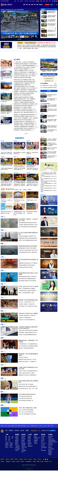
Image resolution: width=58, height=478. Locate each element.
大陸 (2, 216)
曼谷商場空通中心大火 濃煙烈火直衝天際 (22, 107)
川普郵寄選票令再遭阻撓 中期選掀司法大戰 (23, 116)
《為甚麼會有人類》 (49, 80)
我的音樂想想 (43, 450)
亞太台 (28, 425)
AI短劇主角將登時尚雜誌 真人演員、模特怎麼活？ (24, 86)
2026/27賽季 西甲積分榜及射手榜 (25, 396)
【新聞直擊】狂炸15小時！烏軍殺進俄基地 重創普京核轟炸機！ (33, 182)
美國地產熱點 (30, 446)
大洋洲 (15, 425)
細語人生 (24, 45)
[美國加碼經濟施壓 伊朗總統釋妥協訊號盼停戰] (44, 13)
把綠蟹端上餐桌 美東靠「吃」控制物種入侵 (27, 361)
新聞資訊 (11, 430)
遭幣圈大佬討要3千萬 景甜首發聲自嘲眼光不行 (28, 386)
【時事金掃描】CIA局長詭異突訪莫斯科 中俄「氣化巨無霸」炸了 (19, 185)
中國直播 (54, 71)
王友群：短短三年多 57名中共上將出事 (28, 286)
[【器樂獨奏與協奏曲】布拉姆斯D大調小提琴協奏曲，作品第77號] (19, 210)
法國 (22, 425)
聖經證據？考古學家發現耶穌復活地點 (28, 300)
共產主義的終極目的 (26, 46)
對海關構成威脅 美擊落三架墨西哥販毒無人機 (28, 238)
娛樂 (2, 378)
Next (38, 22)
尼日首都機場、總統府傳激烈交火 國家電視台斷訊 (24, 89)
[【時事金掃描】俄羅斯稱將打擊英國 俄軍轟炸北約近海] (44, 36)
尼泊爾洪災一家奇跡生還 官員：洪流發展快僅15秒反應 (25, 91)
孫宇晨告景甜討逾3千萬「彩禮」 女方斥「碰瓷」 (28, 388)
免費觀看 (29, 189)
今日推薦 (11, 444)
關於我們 (7, 459)
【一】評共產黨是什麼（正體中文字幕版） (48, 172)
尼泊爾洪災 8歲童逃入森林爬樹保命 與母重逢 (23, 97)
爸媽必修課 (30, 443)
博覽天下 (3, 104)
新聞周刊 (16, 443)
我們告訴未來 (29, 45)
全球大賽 (11, 447)
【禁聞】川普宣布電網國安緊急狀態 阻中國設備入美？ (52, 106)
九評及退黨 (19, 46)
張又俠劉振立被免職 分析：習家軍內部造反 (23, 121)
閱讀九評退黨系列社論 (30, 42)
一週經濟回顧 (17, 446)
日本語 (48, 425)
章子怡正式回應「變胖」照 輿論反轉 (26, 384)
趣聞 (2, 338)
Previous (2, 22)
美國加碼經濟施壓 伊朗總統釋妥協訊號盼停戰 (52, 12)
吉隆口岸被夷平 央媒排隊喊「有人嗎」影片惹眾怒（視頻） (25, 88)
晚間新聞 (28, 140)
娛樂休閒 (3, 81)
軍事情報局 (23, 444)
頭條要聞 (6, 442)
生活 (2, 351)
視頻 (27, 4)
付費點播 (24, 189)
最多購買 (16, 189)
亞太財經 (16, 450)
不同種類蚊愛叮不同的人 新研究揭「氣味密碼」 (25, 67)
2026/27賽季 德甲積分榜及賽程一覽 (26, 400)
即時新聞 (6, 444)
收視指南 (11, 459)
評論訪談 (41, 4)
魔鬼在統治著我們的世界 (42, 46)
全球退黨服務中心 (28, 461)
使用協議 (21, 459)
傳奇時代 (34, 45)
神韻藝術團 (8, 461)
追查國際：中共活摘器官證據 (42, 45)
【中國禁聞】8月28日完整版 (6, 165)
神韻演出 (6, 447)
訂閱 (52, 430)
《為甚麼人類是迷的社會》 (49, 76)
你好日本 (42, 437)
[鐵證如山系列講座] (48, 311)
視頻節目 (17, 430)
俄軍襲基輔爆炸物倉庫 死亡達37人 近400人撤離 (24, 74)
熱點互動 (23, 437)
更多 (55, 9)
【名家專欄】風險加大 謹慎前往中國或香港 (27, 290)
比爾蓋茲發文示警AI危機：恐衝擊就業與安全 (28, 375)
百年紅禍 (49, 446)
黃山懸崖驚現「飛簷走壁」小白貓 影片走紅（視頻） (6, 113)
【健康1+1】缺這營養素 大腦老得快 (6, 78)
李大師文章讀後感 (44, 83)
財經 (2, 324)
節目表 (55, 59)
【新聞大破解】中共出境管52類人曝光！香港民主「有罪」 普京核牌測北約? (7, 182)
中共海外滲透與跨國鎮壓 (45, 103)
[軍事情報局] (48, 257)
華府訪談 (16, 444)
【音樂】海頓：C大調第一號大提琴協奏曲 (24, 62)
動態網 (38, 461)
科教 (9, 440)
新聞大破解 (3, 172)
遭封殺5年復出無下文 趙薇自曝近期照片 (22, 94)
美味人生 (42, 441)
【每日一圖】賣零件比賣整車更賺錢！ (26, 409)
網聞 (2, 405)
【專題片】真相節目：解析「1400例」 (30, 48)
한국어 (52, 425)
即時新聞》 (3, 9)
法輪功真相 (19, 45)
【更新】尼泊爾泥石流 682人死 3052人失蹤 (20, 33)
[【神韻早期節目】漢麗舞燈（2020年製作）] (32, 210)
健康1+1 (35, 436)
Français (40, 425)
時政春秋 (23, 440)
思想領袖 (23, 441)
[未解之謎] (48, 278)
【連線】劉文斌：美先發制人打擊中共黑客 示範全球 (52, 110)
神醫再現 (35, 441)
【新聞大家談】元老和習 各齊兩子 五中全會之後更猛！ (52, 31)
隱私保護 (16, 459)
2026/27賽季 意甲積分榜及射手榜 (25, 398)
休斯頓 (19, 425)
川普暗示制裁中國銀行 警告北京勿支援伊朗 (23, 128)
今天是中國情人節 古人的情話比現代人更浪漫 (28, 306)
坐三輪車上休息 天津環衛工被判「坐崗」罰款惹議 (24, 75)
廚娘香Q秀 (43, 446)
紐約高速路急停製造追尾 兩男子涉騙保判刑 (23, 105)
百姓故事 (49, 450)
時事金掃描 (16, 172)
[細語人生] (48, 246)
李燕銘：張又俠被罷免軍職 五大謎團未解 (27, 288)
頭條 (29, 4)
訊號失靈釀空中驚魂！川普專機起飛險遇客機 (23, 123)
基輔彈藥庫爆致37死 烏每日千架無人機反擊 (27, 248)
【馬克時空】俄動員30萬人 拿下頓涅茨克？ (27, 315)
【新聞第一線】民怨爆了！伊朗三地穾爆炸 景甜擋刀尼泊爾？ (19, 166)
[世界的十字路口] (48, 236)
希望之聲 (22, 461)
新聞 (24, 4)
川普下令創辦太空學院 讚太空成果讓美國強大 (23, 110)
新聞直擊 (28, 172)
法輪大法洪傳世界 (52, 45)
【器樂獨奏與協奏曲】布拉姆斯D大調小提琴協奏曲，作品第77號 (19, 213)
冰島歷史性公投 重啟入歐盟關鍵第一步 (22, 68)
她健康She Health (37, 437)
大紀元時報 (13, 461)
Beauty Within (43, 443)
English (36, 425)
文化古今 (29, 444)
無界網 (42, 461)
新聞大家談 (29, 156)
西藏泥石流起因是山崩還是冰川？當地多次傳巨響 (26, 63)
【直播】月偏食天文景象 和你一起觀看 (26, 372)
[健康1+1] (48, 290)
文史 (2, 297)
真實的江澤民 (50, 444)
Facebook (52, 1)
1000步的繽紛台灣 (44, 448)
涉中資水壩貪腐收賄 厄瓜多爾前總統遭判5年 (52, 20)
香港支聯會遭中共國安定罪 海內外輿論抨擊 (27, 280)
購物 (39, 430)
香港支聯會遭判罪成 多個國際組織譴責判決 (27, 278)
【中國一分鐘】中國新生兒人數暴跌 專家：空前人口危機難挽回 (7, 153)
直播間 (27, 430)
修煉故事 (49, 453)
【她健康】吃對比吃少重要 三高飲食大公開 (6, 68)
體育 (2, 392)
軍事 (2, 311)
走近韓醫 (35, 443)
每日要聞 (17, 59)
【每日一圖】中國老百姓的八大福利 (28, 407)
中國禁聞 (2, 156)
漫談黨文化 (50, 451)
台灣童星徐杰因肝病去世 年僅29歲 (25, 267)
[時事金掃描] (48, 225)
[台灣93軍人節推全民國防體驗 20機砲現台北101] (44, 17)
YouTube (56, 1)
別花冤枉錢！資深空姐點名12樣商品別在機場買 (24, 93)
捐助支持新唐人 (34, 430)
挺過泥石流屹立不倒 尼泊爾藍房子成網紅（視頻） (24, 79)
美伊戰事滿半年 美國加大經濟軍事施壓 (22, 130)
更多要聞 (26, 133)
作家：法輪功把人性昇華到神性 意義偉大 (48, 87)
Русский (44, 425)
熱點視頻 (43, 9)
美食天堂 (42, 440)
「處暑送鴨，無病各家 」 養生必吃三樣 (26, 304)
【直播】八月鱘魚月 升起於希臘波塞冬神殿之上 (28, 370)
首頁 (6, 430)
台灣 (2, 257)
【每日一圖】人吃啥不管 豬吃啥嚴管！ (26, 411)
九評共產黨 (50, 443)
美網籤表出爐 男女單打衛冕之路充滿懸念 (22, 119)
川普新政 (42, 113)
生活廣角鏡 (43, 436)
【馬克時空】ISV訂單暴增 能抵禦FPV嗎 (27, 319)
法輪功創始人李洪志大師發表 (49, 74)
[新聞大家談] (48, 215)
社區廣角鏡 (17, 447)
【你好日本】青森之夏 (23, 357)
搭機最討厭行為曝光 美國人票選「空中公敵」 (28, 359)
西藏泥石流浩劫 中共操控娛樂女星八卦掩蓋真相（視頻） (26, 103)
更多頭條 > (20, 39)
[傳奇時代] (48, 300)
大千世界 (42, 444)
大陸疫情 (42, 124)
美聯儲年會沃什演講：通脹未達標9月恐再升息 (24, 112)
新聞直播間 (47, 4)
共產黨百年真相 (33, 46)
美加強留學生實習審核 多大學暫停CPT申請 (27, 236)
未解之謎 (29, 436)
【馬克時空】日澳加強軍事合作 (25, 317)
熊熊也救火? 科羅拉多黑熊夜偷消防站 (26, 348)
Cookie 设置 (29, 468)
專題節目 (3, 116)
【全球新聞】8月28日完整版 (19, 149)
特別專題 (50, 434)
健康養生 (3, 59)
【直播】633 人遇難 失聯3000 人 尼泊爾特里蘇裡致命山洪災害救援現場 (24, 72)
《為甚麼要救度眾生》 (49, 78)
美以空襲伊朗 (42, 93)
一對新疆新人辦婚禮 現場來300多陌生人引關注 (28, 224)
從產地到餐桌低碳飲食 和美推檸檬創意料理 (52, 24)
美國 (2, 230)
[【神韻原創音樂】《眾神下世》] (32, 198)
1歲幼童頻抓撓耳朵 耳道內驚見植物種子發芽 (23, 100)
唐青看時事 (23, 446)
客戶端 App (39, 459)
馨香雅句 (29, 440)
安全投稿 (25, 459)
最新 (20, 189)
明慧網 (34, 461)
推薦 (32, 4)
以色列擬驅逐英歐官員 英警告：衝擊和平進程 (28, 252)
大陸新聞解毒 (23, 450)
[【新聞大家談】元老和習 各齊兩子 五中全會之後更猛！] (44, 32)
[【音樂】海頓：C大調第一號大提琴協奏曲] (7, 198)
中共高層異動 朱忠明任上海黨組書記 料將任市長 (24, 83)
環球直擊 (2, 140)
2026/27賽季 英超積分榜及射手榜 (27, 394)
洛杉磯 (12, 425)
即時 (35, 4)
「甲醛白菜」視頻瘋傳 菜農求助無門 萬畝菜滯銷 (24, 102)
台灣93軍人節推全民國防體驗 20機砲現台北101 (52, 16)
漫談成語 (29, 441)
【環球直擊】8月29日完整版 (6, 149)
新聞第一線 (16, 156)
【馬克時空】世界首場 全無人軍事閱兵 (28, 313)
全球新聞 (15, 140)
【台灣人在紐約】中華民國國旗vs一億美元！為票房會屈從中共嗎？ (26, 118)
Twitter (54, 1)
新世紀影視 (46, 461)
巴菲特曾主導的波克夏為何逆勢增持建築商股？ (6, 101)
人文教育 (3, 92)
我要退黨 (20, 42)
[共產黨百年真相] (48, 268)
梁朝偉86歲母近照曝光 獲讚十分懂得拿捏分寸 (28, 276)
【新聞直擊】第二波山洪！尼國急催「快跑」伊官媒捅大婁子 (32, 185)
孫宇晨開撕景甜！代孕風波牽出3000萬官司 (23, 109)
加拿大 (9, 425)
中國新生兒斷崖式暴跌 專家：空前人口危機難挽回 (24, 98)
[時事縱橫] (48, 204)
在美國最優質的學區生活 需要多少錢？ (22, 84)
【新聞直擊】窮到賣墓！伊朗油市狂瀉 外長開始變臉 (24, 125)
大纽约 (6, 425)
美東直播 (44, 71)
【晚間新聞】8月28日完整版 (32, 149)
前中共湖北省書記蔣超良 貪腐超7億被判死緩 (27, 226)
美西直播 (49, 71)
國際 (2, 243)
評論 (2, 284)
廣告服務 (30, 459)
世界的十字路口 (24, 447)
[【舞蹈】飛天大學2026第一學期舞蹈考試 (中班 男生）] (7, 210)
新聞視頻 (17, 434)
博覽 (37, 4)
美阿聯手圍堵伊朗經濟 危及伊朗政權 (28, 246)
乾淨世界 (18, 461)
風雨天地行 (50, 447)
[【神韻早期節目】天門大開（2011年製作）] (19, 198)
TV (51, 4)
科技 (2, 365)
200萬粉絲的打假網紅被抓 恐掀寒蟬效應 (22, 77)
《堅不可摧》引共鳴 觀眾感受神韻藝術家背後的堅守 (25, 65)
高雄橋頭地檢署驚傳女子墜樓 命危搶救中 (27, 265)
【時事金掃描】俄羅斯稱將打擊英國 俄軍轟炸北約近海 (52, 35)
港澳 (2, 270)
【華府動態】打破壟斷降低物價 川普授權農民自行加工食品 (24, 126)
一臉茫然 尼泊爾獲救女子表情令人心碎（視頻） (24, 70)
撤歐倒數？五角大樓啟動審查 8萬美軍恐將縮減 (24, 114)
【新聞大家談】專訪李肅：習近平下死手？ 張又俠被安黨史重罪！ (33, 169)
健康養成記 (36, 440)
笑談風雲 (29, 437)
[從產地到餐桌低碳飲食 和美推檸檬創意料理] (44, 26)
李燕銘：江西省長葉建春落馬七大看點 (26, 292)
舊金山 (24, 425)
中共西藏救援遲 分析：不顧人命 (11, 9)
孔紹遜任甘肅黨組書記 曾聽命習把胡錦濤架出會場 (24, 81)
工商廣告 (49, 454)
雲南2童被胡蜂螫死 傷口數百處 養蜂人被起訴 (28, 222)
